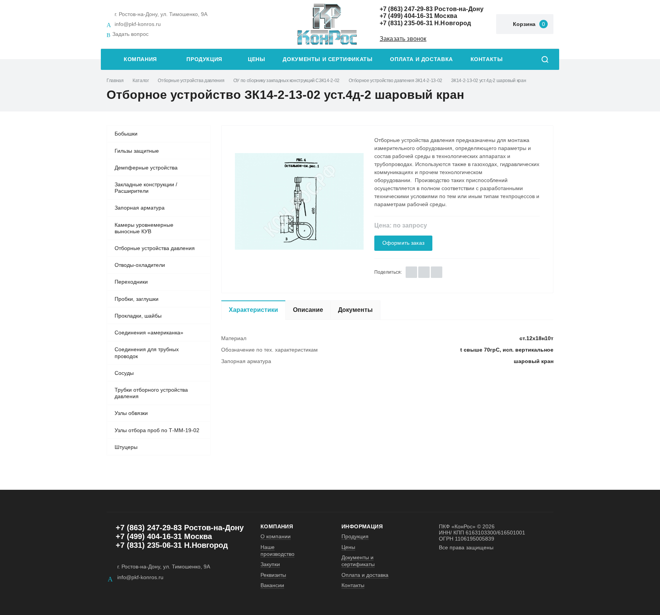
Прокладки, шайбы (138, 316)
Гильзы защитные (137, 151)
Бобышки (126, 134)
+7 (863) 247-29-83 (406, 9)
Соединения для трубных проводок (147, 352)
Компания (140, 59)
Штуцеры (126, 447)
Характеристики (253, 310)
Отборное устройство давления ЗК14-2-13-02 (395, 80)
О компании (275, 536)
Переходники (131, 282)
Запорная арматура (140, 208)
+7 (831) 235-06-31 (406, 23)
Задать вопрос (130, 34)
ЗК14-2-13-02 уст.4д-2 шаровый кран (488, 80)
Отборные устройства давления (191, 80)
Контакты (487, 59)
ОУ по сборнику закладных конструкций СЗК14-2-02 (286, 80)
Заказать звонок (403, 39)
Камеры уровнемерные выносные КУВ (144, 228)
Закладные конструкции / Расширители (146, 187)
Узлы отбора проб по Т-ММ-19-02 (157, 430)
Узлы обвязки (131, 413)
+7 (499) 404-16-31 (406, 16)
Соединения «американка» (149, 332)
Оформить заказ (403, 243)
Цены (256, 59)
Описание (308, 310)
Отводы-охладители (140, 265)
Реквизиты (273, 575)
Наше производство (277, 550)
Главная (115, 80)
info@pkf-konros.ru (138, 24)
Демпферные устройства (146, 168)
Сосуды (124, 373)
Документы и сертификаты (327, 59)
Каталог (141, 80)
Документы (355, 310)
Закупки (270, 564)
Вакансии (272, 585)
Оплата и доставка (421, 59)
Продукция (204, 59)
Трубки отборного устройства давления (151, 393)
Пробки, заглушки (137, 299)
